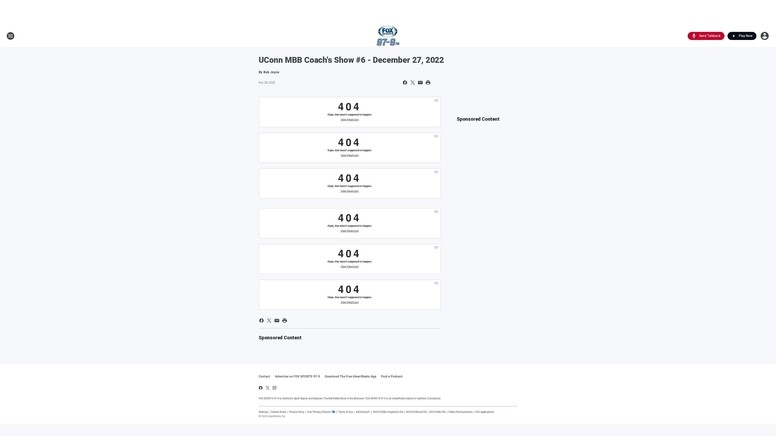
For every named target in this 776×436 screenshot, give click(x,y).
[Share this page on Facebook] (405, 82)
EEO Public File (438, 412)
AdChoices (362, 412)
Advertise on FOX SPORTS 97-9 (297, 376)
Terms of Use (345, 412)
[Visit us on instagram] (274, 387)
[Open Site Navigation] (10, 36)
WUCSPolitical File (416, 412)
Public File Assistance (460, 412)
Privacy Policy (296, 412)
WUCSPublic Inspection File (388, 412)
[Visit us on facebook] (260, 387)
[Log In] (765, 36)
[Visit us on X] (267, 387)
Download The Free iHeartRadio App (350, 376)
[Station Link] (388, 35)
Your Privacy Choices (318, 412)
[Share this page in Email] (420, 82)
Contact (264, 376)
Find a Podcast (392, 376)
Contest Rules (278, 412)
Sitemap (263, 412)
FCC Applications (485, 412)
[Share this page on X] (412, 82)
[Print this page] (428, 82)
